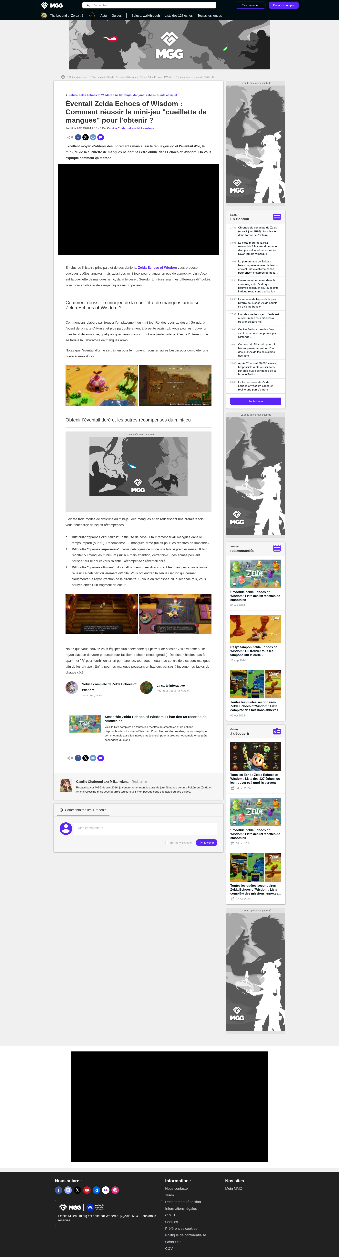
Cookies (171, 1222)
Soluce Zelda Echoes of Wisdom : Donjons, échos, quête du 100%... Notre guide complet (186, 77)
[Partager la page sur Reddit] (93, 137)
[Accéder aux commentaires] (100, 137)
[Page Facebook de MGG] (58, 1190)
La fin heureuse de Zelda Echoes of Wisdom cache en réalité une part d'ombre (255, 385)
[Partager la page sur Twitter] (85, 137)
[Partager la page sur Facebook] (78, 137)
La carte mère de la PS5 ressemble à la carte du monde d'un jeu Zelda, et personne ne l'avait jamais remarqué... (257, 248)
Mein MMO (233, 1189)
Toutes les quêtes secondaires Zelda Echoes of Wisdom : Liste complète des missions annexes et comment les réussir (254, 706)
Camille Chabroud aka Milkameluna (130, 128)
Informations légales (181, 1209)
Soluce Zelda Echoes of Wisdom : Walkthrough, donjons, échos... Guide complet (122, 94)
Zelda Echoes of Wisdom (157, 267)
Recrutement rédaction (183, 1202)
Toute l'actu (256, 401)
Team (169, 1195)
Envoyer (208, 842)
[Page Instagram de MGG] (115, 1190)
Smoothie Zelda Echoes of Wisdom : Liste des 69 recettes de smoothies (156, 719)
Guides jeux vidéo (78, 77)
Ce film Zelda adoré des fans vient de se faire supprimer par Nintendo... (257, 333)
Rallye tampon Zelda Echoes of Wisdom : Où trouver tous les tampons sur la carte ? (253, 651)
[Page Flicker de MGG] (105, 1190)
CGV (169, 1249)
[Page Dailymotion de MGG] (96, 1190)
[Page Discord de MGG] (68, 1190)
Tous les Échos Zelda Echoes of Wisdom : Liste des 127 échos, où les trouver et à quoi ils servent (255, 778)
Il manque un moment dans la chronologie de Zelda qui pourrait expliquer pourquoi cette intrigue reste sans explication (258, 286)
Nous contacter (177, 1189)
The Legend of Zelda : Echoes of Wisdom (114, 77)
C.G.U (170, 1215)
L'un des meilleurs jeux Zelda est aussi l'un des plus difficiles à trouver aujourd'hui (258, 318)
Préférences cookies (181, 1229)
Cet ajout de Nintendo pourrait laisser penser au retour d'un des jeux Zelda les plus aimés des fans (257, 350)
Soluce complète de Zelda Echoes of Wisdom (109, 687)
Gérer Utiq (173, 1242)
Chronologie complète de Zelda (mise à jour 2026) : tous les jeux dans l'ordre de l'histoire (258, 231)
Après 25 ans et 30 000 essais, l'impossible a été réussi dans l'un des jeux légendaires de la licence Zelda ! (257, 369)
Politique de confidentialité (185, 1235)
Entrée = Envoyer (181, 842)
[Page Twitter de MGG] (77, 1190)
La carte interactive (171, 685)
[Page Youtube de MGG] (87, 1190)
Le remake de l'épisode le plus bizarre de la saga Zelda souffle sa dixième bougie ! (257, 303)
